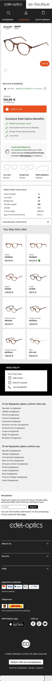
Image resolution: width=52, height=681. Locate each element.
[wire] (34, 587)
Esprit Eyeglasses (10, 480)
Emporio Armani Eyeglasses (15, 464)
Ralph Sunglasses (10, 434)
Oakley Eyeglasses (10, 454)
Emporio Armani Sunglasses (15, 425)
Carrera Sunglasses (11, 418)
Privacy (31, 668)
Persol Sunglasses (10, 415)
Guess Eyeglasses (10, 470)
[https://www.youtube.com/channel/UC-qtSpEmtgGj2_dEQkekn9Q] (45, 624)
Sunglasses (7, 19)
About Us (6, 543)
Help (4, 568)
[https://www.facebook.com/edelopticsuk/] (33, 624)
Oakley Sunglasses (11, 411)
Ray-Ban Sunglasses (11, 408)
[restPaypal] (18, 587)
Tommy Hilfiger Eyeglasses (14, 477)
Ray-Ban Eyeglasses (11, 451)
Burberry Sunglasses (11, 438)
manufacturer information (14, 222)
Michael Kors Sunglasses (13, 428)
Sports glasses (42, 19)
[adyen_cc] (4, 587)
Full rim (40, 211)
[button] (13, 4)
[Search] (8, 12)
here (23, 514)
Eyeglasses (24, 19)
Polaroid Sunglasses (11, 421)
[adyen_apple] (25, 587)
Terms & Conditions (18, 668)
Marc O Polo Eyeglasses (13, 460)
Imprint (39, 668)
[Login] (26, 12)
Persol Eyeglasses (10, 467)
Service (5, 556)
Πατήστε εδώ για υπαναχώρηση (26, 662)
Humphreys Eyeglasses (13, 457)
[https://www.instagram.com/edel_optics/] (39, 624)
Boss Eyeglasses (9, 474)
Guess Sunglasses (10, 431)
